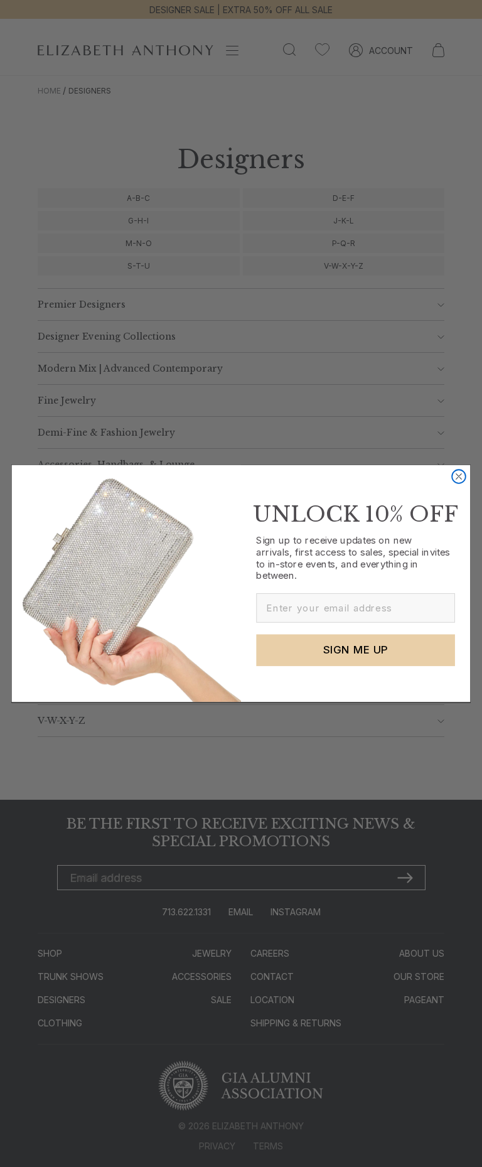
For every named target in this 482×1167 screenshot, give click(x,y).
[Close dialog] (459, 476)
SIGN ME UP (355, 649)
